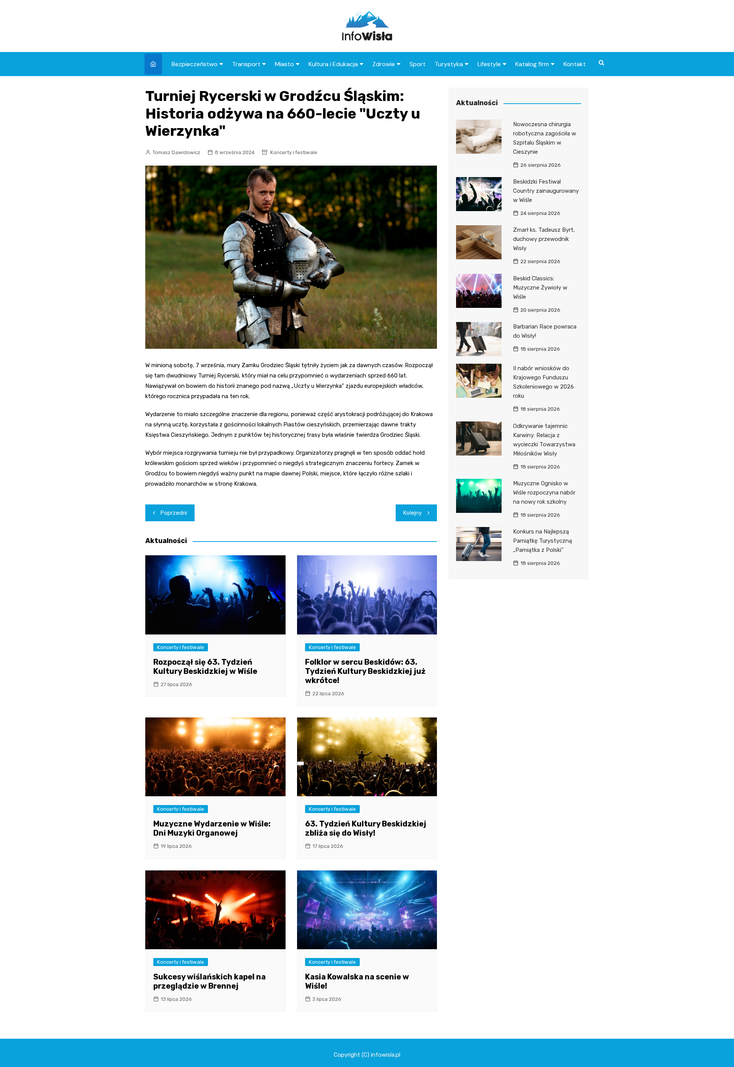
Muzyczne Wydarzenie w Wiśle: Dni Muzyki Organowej (212, 828)
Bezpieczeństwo (195, 64)
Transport (246, 64)
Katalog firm (532, 64)
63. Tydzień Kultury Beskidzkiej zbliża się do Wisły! (365, 828)
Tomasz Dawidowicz (176, 152)
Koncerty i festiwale (293, 152)
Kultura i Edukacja (333, 64)
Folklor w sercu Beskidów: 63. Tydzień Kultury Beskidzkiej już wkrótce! (365, 671)
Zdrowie (383, 64)
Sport (417, 64)
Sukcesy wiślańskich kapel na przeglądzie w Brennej (209, 981)
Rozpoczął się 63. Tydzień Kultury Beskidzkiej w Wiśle (205, 666)
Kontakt (574, 64)
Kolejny (412, 513)
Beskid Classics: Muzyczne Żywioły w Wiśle (540, 287)
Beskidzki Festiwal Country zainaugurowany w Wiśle (546, 190)
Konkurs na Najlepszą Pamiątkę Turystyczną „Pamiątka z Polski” (542, 540)
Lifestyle (489, 64)
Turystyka (449, 64)
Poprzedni (174, 513)
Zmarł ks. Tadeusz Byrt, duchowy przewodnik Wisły (544, 239)
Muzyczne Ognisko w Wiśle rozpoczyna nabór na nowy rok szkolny (544, 492)
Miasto (284, 64)
